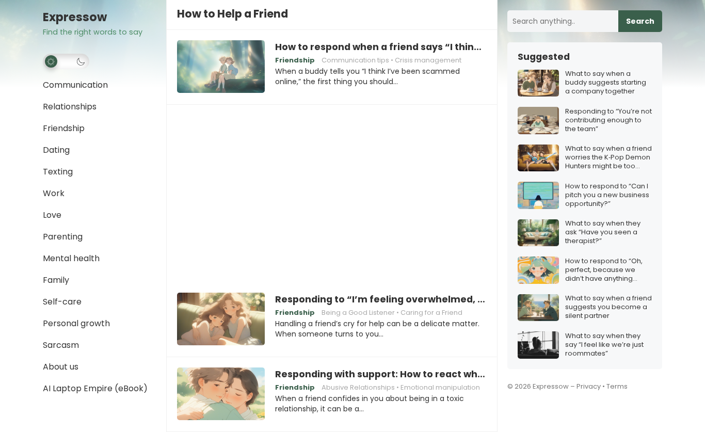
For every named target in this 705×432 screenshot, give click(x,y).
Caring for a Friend (431, 312)
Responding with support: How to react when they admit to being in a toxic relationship (381, 374)
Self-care (62, 302)
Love (52, 215)
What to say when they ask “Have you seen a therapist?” (602, 233)
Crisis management (428, 60)
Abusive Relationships (358, 387)
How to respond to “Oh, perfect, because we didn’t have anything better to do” (604, 270)
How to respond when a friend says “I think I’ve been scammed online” (381, 47)
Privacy (588, 386)
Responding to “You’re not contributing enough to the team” (608, 120)
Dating (56, 150)
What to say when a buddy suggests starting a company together (605, 83)
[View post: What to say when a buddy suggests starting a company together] (538, 83)
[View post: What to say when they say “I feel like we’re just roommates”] (538, 345)
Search (640, 21)
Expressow (75, 17)
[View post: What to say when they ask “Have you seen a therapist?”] (538, 233)
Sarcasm (61, 345)
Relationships (70, 107)
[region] (332, 191)
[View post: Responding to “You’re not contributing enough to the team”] (538, 120)
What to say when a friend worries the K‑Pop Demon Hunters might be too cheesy (608, 158)
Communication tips (355, 60)
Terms (617, 386)
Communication (75, 85)
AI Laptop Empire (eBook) (95, 388)
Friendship (64, 128)
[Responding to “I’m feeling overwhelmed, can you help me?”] (221, 319)
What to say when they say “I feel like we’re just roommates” (604, 345)
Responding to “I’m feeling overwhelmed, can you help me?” (381, 299)
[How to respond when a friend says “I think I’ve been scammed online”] (221, 67)
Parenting (63, 237)
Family (56, 280)
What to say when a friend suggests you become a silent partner (608, 308)
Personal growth (76, 323)
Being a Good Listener (358, 312)
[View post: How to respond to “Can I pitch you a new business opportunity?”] (538, 195)
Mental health (71, 258)
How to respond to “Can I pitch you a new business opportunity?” (607, 195)
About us (60, 367)
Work (54, 193)
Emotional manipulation (440, 387)
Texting (58, 172)
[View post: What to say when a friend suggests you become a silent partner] (538, 308)
